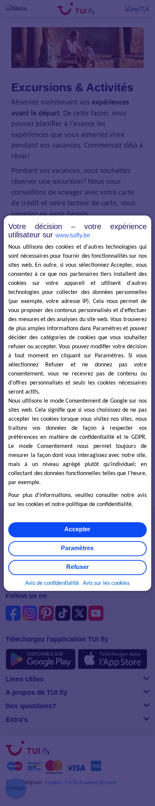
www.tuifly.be (72, 235)
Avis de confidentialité (52, 583)
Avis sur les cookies (106, 583)
